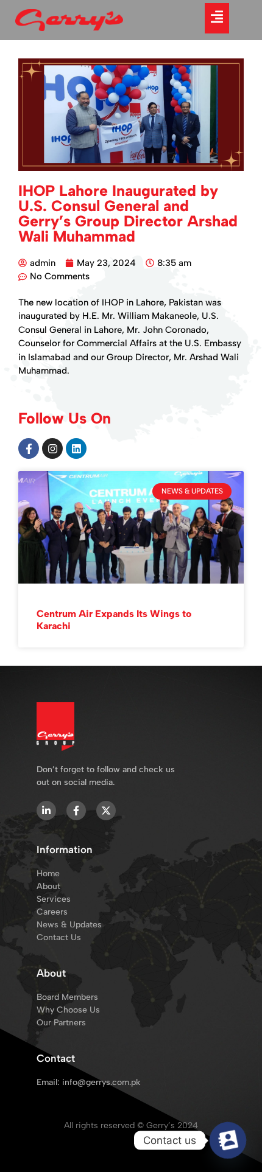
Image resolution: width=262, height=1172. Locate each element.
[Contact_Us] (227, 1140)
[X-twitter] (106, 810)
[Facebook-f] (28, 448)
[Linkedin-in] (46, 810)
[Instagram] (52, 448)
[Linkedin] (76, 448)
